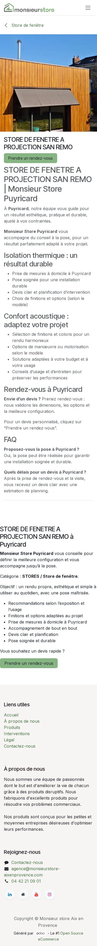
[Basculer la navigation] (88, 7)
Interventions (17, 733)
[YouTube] (36, 894)
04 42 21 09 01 (26, 881)
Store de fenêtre (27, 25)
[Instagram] (49, 894)
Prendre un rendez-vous (30, 158)
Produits (12, 727)
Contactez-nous (19, 746)
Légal (9, 739)
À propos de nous (22, 721)
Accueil (11, 714)
